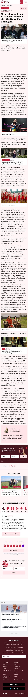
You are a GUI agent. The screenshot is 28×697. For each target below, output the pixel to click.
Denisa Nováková (5, 11)
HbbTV (4, 668)
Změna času (13, 644)
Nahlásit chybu (6, 679)
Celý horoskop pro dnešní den (11, 534)
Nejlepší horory (21, 642)
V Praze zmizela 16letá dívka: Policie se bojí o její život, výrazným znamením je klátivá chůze (14, 627)
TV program (8, 644)
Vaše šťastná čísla (20, 542)
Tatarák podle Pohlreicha (11, 649)
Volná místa (5, 664)
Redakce (16, 676)
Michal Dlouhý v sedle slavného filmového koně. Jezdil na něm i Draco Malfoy (11, 492)
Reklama (5, 666)
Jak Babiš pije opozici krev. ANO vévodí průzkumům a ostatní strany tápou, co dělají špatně (13, 613)
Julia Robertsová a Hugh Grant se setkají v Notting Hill (12, 352)
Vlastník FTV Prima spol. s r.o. (7, 677)
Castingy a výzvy (17, 666)
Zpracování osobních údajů (18, 671)
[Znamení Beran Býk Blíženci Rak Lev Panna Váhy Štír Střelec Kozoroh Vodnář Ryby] (15, 456)
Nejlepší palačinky (14, 652)
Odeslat (23, 456)
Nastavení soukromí (18, 679)
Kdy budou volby (7, 645)
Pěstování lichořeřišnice (10, 650)
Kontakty (16, 668)
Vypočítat (14, 572)
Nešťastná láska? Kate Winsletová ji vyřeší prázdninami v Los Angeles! (12, 163)
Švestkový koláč (22, 652)
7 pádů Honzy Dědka (8, 647)
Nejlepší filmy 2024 (13, 642)
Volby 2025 (15, 647)
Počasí (21, 644)
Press (15, 664)
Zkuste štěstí (13, 550)
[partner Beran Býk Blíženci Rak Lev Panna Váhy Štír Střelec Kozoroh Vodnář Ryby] (19, 568)
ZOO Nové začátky (14, 645)
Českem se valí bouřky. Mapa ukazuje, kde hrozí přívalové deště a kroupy (12, 620)
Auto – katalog (21, 645)
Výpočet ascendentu (19, 650)
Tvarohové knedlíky (6, 652)
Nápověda (16, 674)
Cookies (4, 674)
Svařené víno (20, 647)
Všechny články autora (15, 431)
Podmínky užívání (7, 670)
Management (17, 662)
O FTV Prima (5, 662)
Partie (18, 644)
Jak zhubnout (6, 642)
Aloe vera (19, 649)
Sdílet (23, 9)
